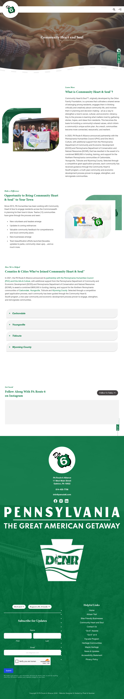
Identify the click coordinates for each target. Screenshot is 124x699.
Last (47, 641)
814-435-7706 (62, 489)
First (18, 641)
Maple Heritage (92, 647)
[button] (114, 9)
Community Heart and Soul (92, 622)
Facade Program (92, 639)
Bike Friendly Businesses (92, 618)
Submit (8, 671)
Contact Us (92, 626)
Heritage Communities (92, 643)
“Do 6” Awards (91, 631)
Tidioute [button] (17, 335)
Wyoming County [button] (21, 347)
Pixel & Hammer (89, 693)
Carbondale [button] (18, 313)
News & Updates (91, 651)
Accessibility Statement (91, 655)
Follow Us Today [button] (106, 392)
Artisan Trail (92, 614)
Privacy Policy (92, 659)
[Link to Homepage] (10, 9)
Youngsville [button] (18, 324)
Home (91, 610)
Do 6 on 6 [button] (18, 606)
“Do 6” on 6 (92, 635)
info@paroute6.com (62, 494)
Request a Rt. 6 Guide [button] (39, 606)
